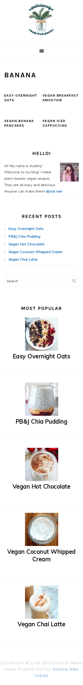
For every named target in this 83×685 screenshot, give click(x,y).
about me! (54, 191)
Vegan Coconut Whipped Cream (35, 252)
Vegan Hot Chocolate (26, 244)
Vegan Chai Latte (23, 259)
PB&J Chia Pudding (24, 236)
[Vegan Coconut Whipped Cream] (41, 544)
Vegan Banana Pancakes (19, 123)
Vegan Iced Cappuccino (54, 123)
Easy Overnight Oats (26, 228)
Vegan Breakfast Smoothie (60, 97)
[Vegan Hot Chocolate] (41, 479)
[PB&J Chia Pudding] (41, 414)
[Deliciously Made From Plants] (41, 40)
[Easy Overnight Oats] (41, 349)
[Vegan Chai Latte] (41, 617)
